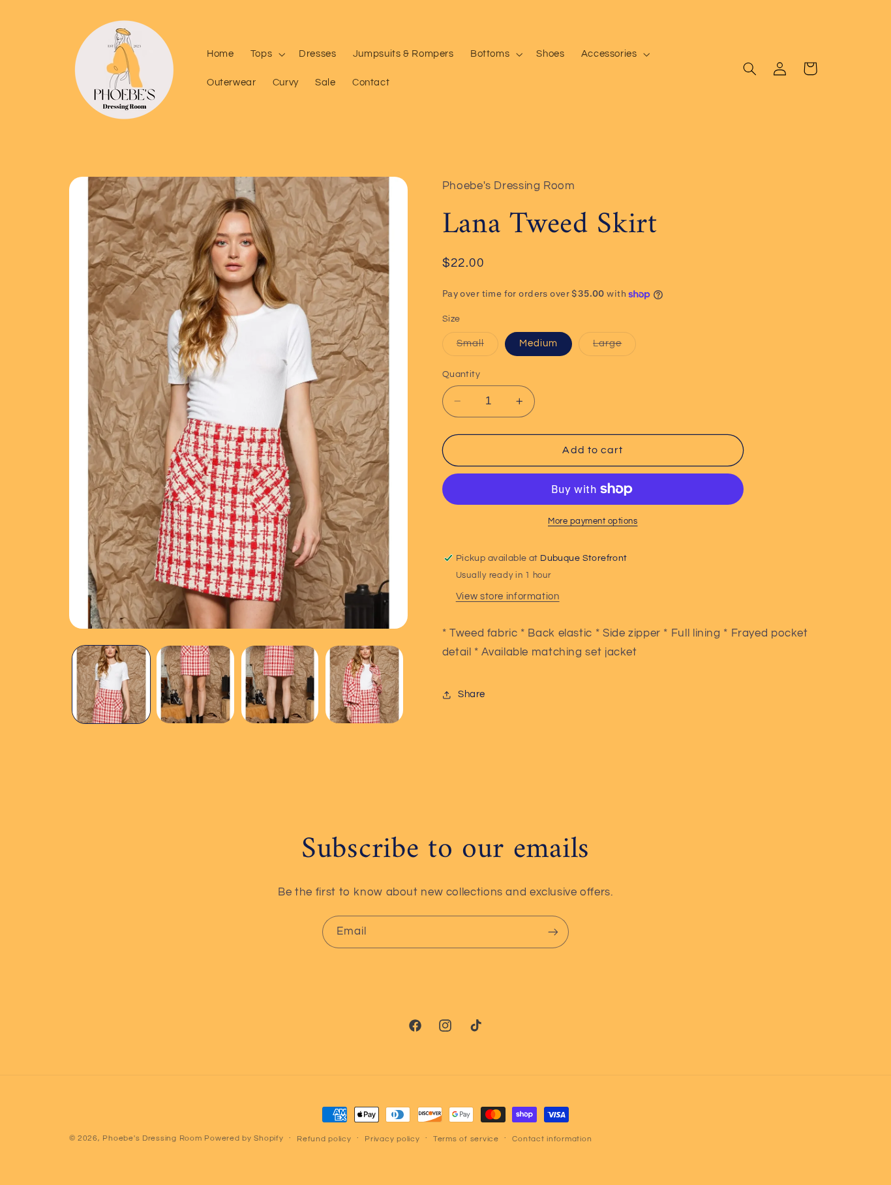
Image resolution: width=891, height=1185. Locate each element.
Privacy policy (392, 1139)
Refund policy (324, 1139)
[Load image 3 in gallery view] (280, 684)
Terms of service (466, 1139)
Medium (538, 343)
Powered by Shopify (243, 1138)
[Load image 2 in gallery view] (195, 684)
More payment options (593, 521)
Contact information (552, 1139)
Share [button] (471, 694)
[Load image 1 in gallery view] (111, 684)
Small (477, 347)
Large (614, 347)
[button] (266, 54)
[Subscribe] (553, 932)
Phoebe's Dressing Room (152, 1138)
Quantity (461, 374)
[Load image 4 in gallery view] (364, 684)
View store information (508, 596)
